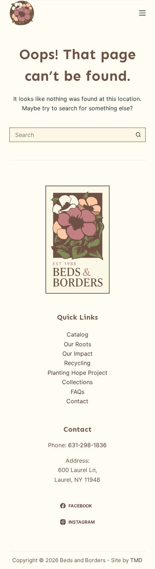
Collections (77, 382)
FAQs (77, 391)
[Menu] (142, 13)
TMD (136, 560)
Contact (77, 401)
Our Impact (77, 353)
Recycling (77, 362)
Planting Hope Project (77, 372)
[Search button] (138, 135)
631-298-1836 (87, 445)
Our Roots (77, 344)
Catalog (77, 334)
